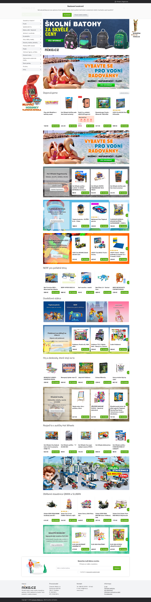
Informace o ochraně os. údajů (112, 592)
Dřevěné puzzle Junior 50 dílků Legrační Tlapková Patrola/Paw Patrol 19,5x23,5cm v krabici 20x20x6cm (117, 410)
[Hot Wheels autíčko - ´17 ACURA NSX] (69, 436)
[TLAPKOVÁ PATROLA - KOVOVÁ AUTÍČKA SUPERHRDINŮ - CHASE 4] (118, 210)
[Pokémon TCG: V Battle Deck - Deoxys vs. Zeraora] (99, 335)
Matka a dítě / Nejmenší (29, 30)
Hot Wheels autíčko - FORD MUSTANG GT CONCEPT (119, 447)
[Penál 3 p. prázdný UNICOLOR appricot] (86, 103)
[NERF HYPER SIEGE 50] (69, 278)
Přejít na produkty (57, 345)
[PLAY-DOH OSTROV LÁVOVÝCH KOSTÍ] (118, 535)
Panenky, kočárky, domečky (30, 43)
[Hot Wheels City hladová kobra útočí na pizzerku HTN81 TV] (52, 436)
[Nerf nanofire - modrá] (86, 278)
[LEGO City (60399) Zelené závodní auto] (80, 243)
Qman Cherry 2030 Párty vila (85, 514)
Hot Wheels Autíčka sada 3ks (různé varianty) (68, 113)
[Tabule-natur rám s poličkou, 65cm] (80, 397)
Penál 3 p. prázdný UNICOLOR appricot (84, 113)
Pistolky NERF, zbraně (29, 46)
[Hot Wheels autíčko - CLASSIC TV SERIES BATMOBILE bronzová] (80, 177)
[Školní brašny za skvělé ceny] (86, 36)
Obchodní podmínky (109, 588)
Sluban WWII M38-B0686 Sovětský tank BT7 (51, 514)
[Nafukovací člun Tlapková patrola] (99, 210)
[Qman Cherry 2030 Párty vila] (86, 504)
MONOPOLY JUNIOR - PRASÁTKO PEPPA (50, 378)
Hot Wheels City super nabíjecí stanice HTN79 (85, 446)
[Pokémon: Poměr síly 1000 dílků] (80, 335)
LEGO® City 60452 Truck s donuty (99, 254)
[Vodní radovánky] (86, 72)
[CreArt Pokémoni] (118, 335)
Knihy (24, 70)
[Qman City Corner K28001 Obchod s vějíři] (69, 504)
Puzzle (24, 24)
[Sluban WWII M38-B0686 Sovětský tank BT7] (52, 504)
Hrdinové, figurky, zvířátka (30, 52)
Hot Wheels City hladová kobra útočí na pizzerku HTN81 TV (51, 447)
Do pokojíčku (26, 36)
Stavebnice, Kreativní (28, 21)
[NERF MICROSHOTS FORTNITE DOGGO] (121, 278)
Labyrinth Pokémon (84, 377)
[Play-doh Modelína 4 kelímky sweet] (52, 103)
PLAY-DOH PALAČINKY (98, 544)
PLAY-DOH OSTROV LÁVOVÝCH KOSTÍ (116, 545)
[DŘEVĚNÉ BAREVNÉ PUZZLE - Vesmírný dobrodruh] (99, 397)
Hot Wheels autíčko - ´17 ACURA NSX (68, 446)
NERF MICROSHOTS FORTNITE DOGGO (119, 288)
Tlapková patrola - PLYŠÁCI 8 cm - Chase (80, 220)
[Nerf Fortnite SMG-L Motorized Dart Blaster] (52, 278)
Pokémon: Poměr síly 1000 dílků (80, 345)
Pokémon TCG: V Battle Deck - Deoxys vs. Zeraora (99, 345)
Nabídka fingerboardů (57, 189)
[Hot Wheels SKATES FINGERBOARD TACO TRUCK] (99, 177)
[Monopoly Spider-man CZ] (69, 368)
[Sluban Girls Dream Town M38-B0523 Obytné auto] (121, 504)
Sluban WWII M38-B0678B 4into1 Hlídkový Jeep (102, 515)
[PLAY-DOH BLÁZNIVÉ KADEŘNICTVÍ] (80, 535)
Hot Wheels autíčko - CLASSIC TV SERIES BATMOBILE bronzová (79, 188)
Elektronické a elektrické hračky (29, 59)
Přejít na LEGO (57, 256)
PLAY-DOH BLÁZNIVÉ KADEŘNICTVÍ (78, 545)
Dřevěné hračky (27, 55)
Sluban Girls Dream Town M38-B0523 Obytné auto (120, 514)
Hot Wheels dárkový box (103, 445)
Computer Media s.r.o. (37, 600)
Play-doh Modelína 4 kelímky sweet (50, 113)
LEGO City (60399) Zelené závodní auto (80, 254)
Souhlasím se (90, 572)
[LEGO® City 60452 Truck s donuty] (99, 243)
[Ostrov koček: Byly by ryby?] (121, 368)
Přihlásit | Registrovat (122, 2)
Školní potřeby (27, 63)
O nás (105, 586)
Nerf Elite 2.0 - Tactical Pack (102, 288)
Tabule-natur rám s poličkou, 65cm (78, 407)
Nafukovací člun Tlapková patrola (99, 220)
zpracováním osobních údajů (93, 572)
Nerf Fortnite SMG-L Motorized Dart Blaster (51, 288)
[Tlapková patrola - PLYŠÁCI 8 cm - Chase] (80, 210)
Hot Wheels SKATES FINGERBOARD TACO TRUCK (97, 188)
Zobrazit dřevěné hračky (56, 411)
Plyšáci (25, 49)
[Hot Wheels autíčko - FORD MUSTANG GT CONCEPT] (121, 436)
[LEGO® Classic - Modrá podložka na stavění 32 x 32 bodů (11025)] (118, 243)
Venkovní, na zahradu (28, 33)
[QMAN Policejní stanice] (86, 473)
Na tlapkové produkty (57, 221)
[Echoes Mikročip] (103, 368)
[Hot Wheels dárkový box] (103, 436)
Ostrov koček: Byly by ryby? (119, 378)
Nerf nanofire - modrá (85, 287)
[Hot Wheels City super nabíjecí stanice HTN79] (86, 436)
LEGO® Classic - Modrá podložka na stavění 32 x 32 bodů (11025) (117, 254)
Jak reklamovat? (108, 590)
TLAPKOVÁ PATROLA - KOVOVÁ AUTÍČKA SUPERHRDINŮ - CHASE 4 (118, 221)
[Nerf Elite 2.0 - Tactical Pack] (103, 278)
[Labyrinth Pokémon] (86, 368)
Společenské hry (27, 27)
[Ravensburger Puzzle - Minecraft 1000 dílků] (103, 103)
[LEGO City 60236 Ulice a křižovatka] (121, 103)
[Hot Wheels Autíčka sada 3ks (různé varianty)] (69, 103)
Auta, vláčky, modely (28, 39)
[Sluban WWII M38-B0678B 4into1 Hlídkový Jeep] (103, 504)
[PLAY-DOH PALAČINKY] (99, 535)
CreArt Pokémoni (115, 344)
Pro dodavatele (108, 594)
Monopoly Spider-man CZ (69, 377)
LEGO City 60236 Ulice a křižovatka (120, 113)
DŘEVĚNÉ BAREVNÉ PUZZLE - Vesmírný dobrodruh (97, 408)
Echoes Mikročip (100, 377)
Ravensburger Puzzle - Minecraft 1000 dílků (102, 113)
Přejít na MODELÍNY (57, 545)
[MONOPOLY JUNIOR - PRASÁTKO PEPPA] (52, 368)
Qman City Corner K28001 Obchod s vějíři (68, 514)
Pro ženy (25, 66)
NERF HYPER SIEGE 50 (68, 287)
